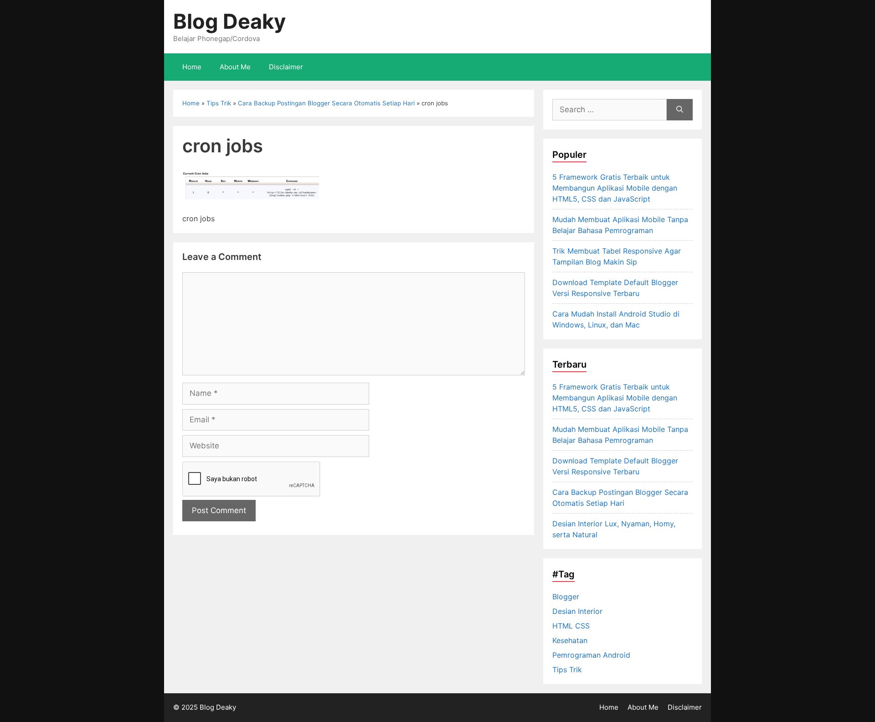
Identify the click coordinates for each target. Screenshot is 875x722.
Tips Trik (218, 103)
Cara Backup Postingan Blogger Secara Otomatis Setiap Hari (326, 103)
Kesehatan (569, 640)
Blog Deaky (229, 21)
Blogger (565, 596)
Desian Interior (577, 611)
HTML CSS (571, 625)
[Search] (680, 110)
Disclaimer (286, 66)
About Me (235, 66)
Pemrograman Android (591, 655)
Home (191, 66)
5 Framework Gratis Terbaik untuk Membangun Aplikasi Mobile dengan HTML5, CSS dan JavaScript (614, 187)
